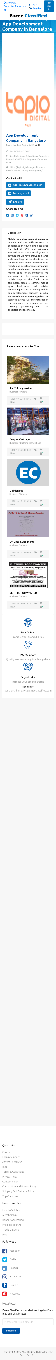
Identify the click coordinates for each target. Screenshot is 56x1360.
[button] (10, 108)
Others (23, 392)
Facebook (14, 1250)
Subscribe (11, 1330)
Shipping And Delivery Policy (18, 1191)
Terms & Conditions (13, 1171)
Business (14, 392)
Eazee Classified (28, 1355)
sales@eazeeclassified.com (36, 690)
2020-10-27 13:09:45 (20, 552)
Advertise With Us (12, 1162)
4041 (37, 145)
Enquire (17, 201)
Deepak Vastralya (19, 439)
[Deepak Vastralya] (28, 421)
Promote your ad (11, 1224)
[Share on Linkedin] (12, 215)
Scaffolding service (20, 388)
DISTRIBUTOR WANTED (23, 593)
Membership (9, 1215)
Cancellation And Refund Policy (19, 1186)
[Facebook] (7, 215)
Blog (4, 1166)
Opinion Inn (16, 490)
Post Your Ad (49, 6)
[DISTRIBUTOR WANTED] (28, 574)
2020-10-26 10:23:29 (20, 501)
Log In (34, 4)
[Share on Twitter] (17, 215)
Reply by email (21, 193)
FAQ (4, 1234)
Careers (6, 1152)
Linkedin (14, 1267)
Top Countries (10, 1196)
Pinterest (14, 1293)
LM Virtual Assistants (22, 541)
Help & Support (11, 1157)
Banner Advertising (13, 1219)
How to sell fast (11, 1210)
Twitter (13, 1259)
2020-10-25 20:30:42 (20, 450)
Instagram (15, 1276)
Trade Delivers (10, 1229)
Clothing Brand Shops (30, 443)
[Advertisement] (28, 64)
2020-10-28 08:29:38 (20, 603)
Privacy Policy (9, 1176)
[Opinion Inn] (28, 472)
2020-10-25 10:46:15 (20, 399)
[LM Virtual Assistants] (28, 523)
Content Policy (10, 1181)
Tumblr (13, 1285)
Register (37, 8)
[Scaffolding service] (28, 369)
